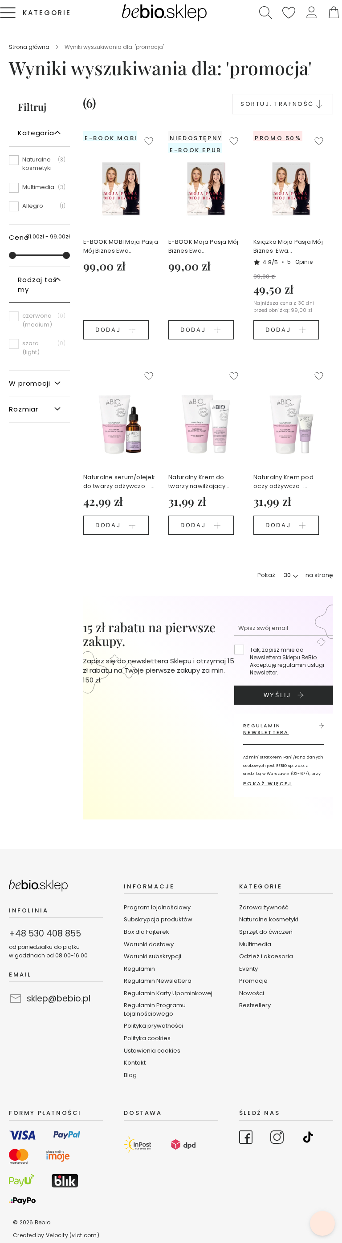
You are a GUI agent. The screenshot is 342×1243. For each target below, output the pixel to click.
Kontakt (135, 1062)
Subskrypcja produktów (158, 919)
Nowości (251, 993)
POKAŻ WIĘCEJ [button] (267, 783)
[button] (311, 12)
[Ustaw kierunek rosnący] (319, 104)
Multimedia (255, 944)
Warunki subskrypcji (152, 956)
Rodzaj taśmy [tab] (37, 284)
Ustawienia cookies (152, 1050)
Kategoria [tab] (36, 132)
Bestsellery (255, 1005)
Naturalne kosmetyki (269, 919)
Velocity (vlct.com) (72, 1235)
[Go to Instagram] (277, 1138)
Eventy (248, 969)
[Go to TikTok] (308, 1138)
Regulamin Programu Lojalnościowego (155, 1009)
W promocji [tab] (29, 383)
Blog (130, 1075)
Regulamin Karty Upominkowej (168, 993)
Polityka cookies (147, 1038)
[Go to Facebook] (245, 1138)
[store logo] (164, 12)
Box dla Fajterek (146, 932)
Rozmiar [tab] (23, 409)
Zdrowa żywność (264, 907)
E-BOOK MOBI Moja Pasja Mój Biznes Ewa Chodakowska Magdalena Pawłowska (120, 246)
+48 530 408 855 (45, 934)
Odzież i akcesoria (266, 956)
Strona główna (30, 47)
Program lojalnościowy (157, 907)
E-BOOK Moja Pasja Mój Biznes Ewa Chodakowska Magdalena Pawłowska (203, 246)
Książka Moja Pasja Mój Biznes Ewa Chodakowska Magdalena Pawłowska (288, 246)
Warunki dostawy (149, 944)
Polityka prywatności (153, 1025)
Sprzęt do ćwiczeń (266, 932)
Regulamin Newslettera (157, 981)
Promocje (253, 981)
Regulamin (139, 969)
